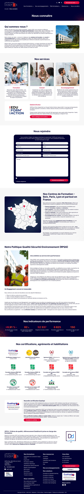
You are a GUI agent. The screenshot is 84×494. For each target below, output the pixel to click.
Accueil (6, 9)
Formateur (45, 462)
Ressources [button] (65, 6)
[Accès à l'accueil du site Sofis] (11, 6)
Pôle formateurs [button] (54, 6)
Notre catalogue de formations (40, 116)
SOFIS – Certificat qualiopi (50, 417)
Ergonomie (26, 460)
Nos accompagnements (41, 6)
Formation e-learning (48, 477)
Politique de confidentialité (58, 492)
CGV (66, 492)
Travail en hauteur (28, 475)
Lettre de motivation (47, 153)
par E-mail (9, 469)
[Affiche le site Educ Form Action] (13, 474)
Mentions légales (48, 492)
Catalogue (45, 458)
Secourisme (27, 471)
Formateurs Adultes (28, 461)
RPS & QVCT (27, 469)
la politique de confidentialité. (28, 178)
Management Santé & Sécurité (31, 465)
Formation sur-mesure (48, 479)
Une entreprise (65, 456)
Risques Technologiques (30, 467)
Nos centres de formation (30, 481)
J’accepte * (27, 178)
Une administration (67, 458)
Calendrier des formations (49, 460)
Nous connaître (75, 6)
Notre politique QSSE (29, 483)
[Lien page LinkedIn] (65, 485)
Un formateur (65, 462)
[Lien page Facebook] (63, 485)
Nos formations (29, 454)
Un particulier (65, 460)
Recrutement (27, 488)
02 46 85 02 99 (11, 467)
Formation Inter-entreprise (49, 483)
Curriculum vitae (19, 153)
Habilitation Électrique (29, 463)
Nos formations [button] (28, 6)
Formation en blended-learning (50, 473)
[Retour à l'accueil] (13, 456)
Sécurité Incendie (28, 473)
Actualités (45, 456)
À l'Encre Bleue (40, 492)
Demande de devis (70, 2)
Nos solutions (47, 471)
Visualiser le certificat (31, 420)
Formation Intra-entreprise (49, 481)
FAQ (44, 464)
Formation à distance (48, 475)
